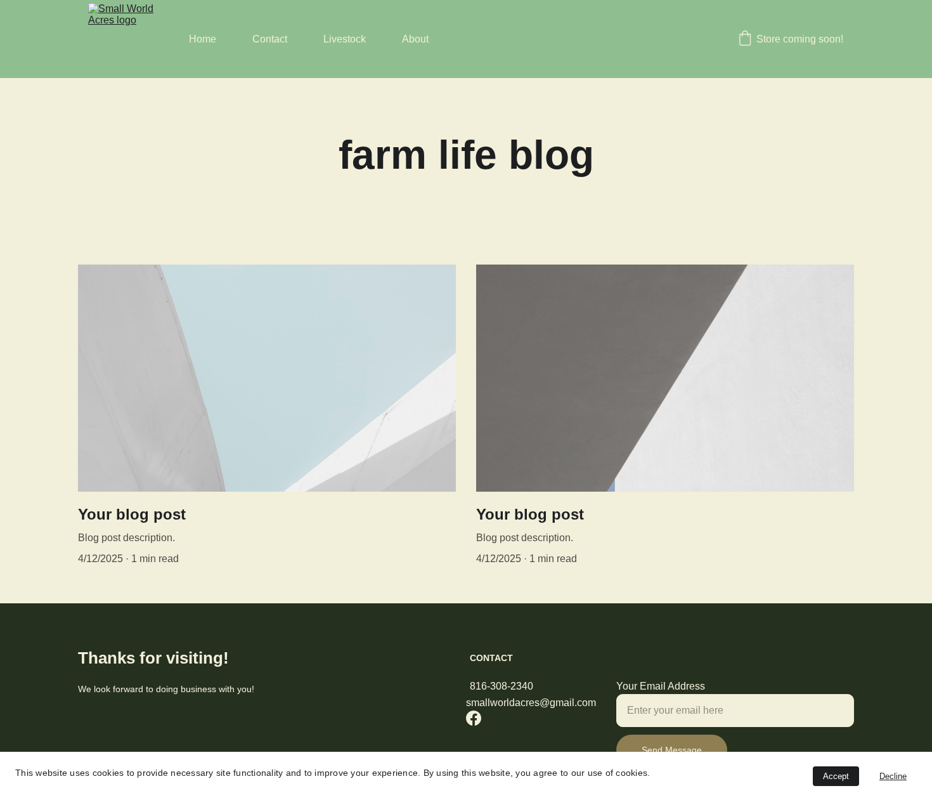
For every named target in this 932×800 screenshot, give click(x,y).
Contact (269, 39)
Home (202, 39)
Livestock (344, 39)
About (415, 39)
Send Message (672, 750)
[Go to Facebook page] (473, 718)
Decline (893, 776)
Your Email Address (660, 686)
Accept (836, 776)
